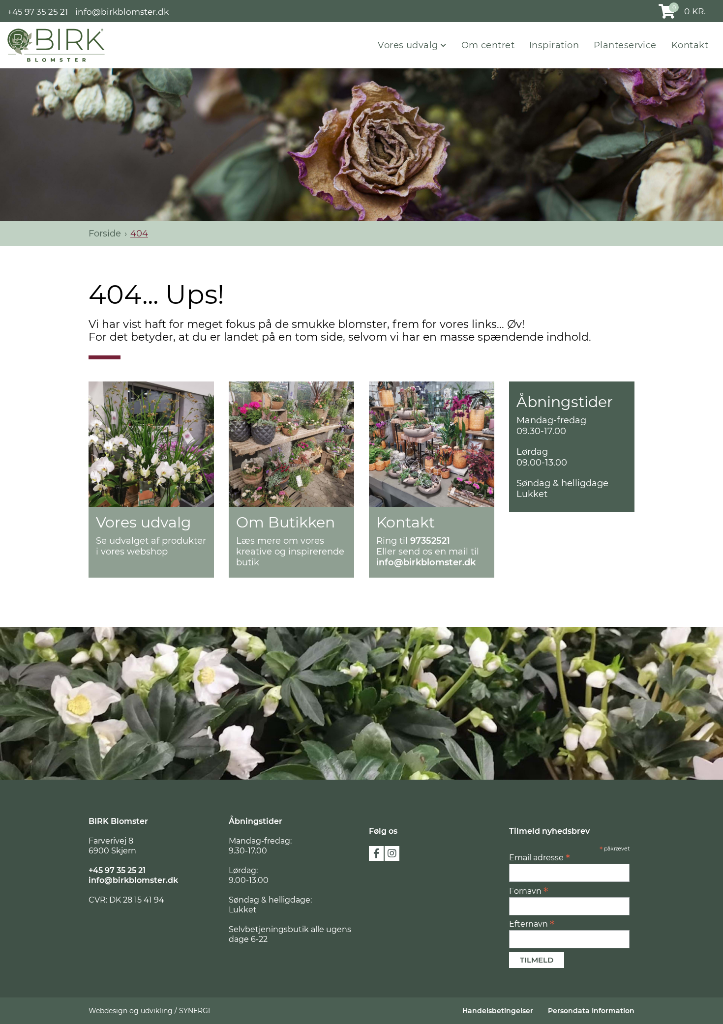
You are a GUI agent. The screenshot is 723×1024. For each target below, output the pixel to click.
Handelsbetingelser (497, 1010)
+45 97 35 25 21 (37, 11)
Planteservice (625, 45)
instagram (392, 853)
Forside (105, 233)
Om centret (488, 45)
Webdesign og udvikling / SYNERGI (149, 1010)
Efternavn (531, 924)
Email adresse (539, 857)
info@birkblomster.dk (122, 11)
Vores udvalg (409, 45)
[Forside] (56, 44)
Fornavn (528, 891)
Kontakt (689, 45)
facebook (376, 853)
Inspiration (554, 45)
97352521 (430, 540)
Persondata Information (591, 1010)
